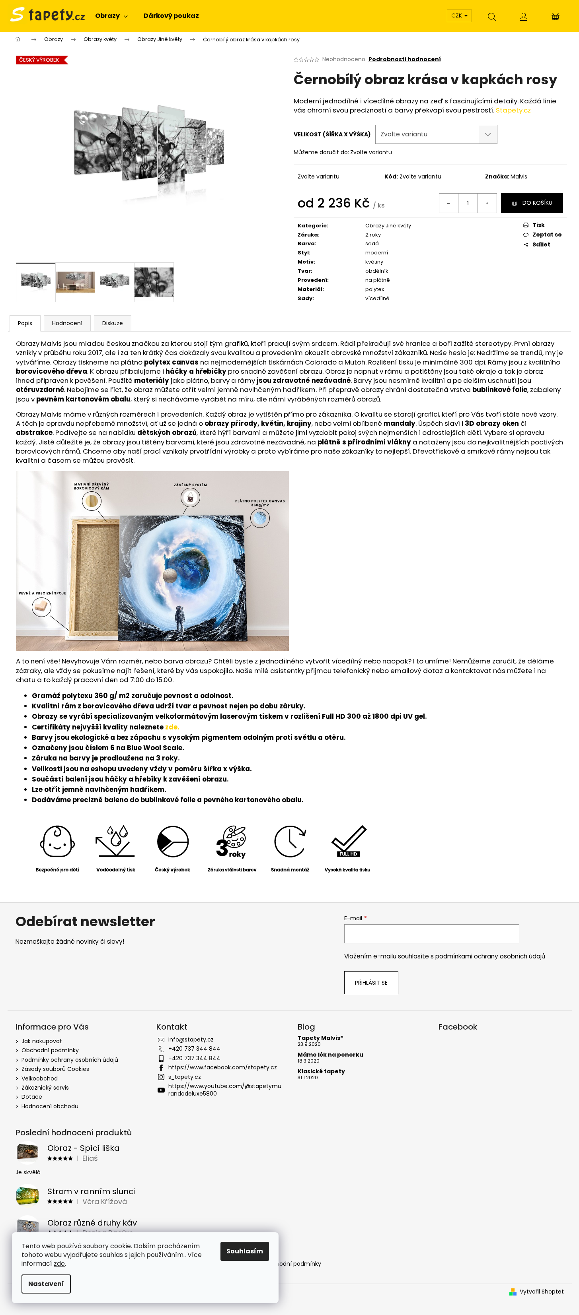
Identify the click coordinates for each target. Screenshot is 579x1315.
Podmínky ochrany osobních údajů (69, 1060)
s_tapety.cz (184, 1077)
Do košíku (537, 203)
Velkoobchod (39, 1078)
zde (59, 1263)
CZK (457, 15)
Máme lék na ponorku (330, 1055)
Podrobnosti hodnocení (404, 59)
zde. (172, 727)
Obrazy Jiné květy (388, 225)
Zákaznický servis (45, 1088)
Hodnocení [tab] (67, 323)
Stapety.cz (513, 110)
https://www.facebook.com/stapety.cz (222, 1067)
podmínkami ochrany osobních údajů (490, 956)
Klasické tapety (321, 1071)
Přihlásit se (371, 983)
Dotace (31, 1097)
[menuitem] (111, 16)
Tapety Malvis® (320, 1038)
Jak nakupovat (41, 1041)
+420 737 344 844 (194, 1049)
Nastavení (46, 1283)
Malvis (519, 176)
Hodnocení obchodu (49, 1106)
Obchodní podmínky (50, 1050)
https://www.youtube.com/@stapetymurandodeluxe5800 (224, 1090)
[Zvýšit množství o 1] (487, 203)
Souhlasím (244, 1251)
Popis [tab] (25, 323)
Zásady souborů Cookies (55, 1069)
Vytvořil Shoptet (542, 1292)
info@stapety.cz (191, 1039)
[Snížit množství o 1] (448, 203)
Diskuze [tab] (112, 323)
